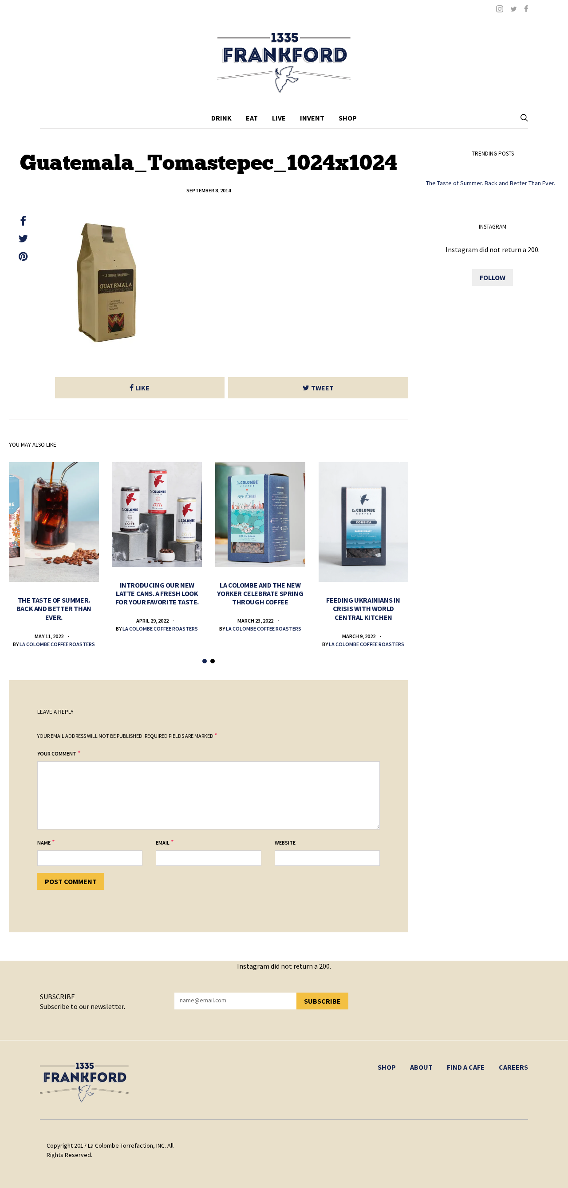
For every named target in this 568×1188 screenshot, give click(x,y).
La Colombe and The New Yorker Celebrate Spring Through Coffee (260, 593)
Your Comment (56, 753)
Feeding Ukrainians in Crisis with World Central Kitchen (363, 608)
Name (44, 842)
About (421, 1067)
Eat (252, 117)
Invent (312, 117)
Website (285, 842)
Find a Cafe (466, 1067)
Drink (221, 117)
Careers (513, 1067)
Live (279, 117)
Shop (348, 117)
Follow (492, 277)
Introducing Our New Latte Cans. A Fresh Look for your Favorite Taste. (157, 593)
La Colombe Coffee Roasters (57, 644)
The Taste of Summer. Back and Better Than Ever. (53, 608)
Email (163, 842)
